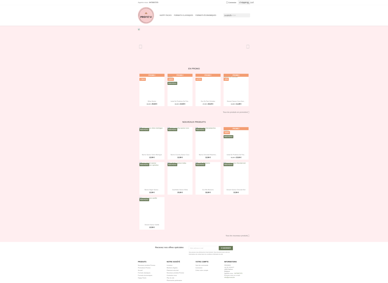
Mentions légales (172, 268)
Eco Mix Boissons (208, 189)
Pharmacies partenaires (174, 280)
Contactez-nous (172, 275)
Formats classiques (183, 15)
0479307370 (153, 2)
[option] (194, 45)
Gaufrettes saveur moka (180, 189)
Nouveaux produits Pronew (146, 265)
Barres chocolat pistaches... (208, 154)
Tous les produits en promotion (236, 112)
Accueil (140, 270)
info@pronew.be (229, 277)
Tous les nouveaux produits (237, 236)
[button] (146, 45)
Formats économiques (206, 15)
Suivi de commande (202, 265)
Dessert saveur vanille (152, 224)
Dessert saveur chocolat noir (236, 189)
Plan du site (170, 278)
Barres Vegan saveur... (152, 189)
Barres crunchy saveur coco (180, 154)
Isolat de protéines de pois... (180, 101)
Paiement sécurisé (173, 270)
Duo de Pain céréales (208, 101)
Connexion (199, 268)
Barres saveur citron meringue (152, 154)
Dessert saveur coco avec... (236, 101)
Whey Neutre (152, 101)
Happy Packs (166, 15)
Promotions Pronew (144, 268)
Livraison (169, 265)
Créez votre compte (202, 270)
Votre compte (202, 262)
